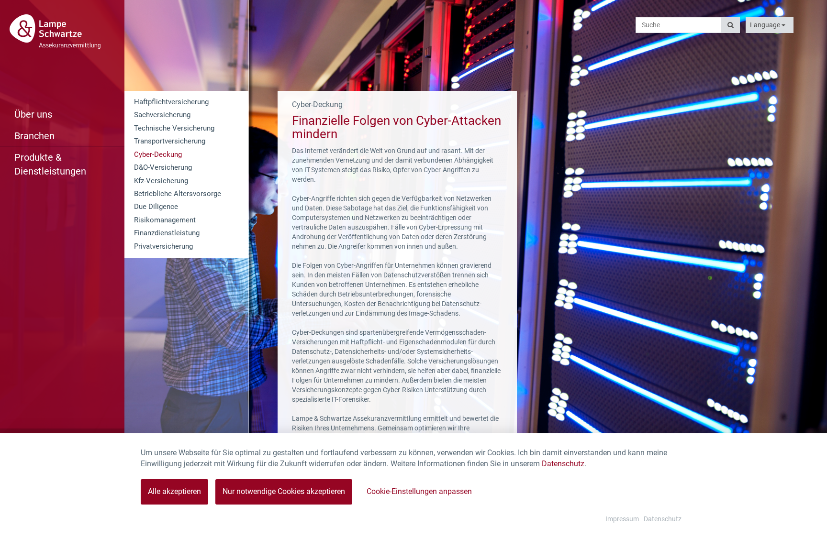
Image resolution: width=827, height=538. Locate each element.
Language (766, 25)
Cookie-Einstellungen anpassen (419, 491)
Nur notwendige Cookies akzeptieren (284, 491)
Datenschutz (563, 463)
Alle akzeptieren (174, 491)
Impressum (622, 519)
